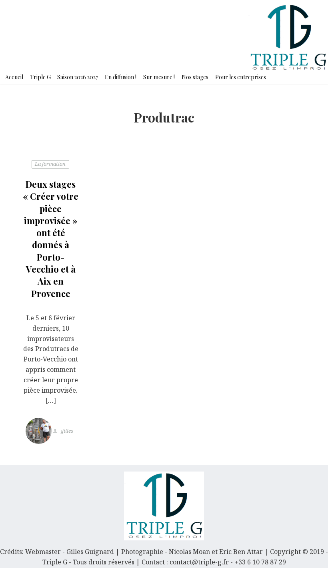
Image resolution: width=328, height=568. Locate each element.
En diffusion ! (120, 77)
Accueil (14, 77)
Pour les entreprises (240, 77)
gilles (66, 431)
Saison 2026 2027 (77, 77)
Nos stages (195, 77)
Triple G (40, 77)
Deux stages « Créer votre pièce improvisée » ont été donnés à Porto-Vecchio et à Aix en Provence (50, 238)
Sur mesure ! (159, 77)
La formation (50, 163)
